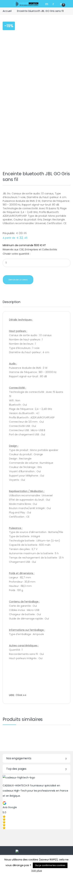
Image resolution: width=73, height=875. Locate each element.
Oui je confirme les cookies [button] (50, 865)
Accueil (7, 11)
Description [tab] (11, 302)
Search (47, 4)
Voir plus (36, 870)
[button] (36, 815)
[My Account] (55, 4)
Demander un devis (18, 279)
